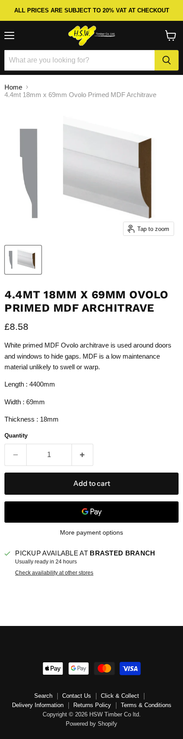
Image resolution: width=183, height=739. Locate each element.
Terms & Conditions (146, 705)
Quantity (16, 435)
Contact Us (76, 695)
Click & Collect (120, 695)
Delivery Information (38, 705)
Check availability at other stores (54, 573)
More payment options (91, 532)
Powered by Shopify (91, 723)
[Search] (167, 60)
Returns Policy (92, 705)
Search (43, 695)
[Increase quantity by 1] (83, 455)
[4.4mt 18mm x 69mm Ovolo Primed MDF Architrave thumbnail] (23, 260)
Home (13, 87)
